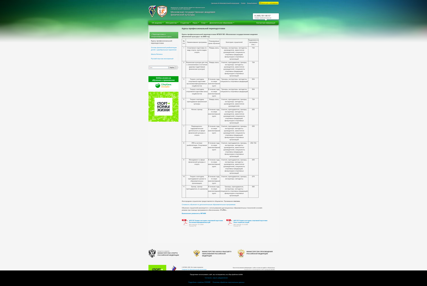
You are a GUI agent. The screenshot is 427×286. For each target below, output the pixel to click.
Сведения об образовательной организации (225, 3)
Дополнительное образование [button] (221, 23)
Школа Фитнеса (156, 54)
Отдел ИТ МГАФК (270, 269)
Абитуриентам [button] (171, 23)
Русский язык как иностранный (162, 58)
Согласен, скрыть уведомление (216, 278)
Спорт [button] (203, 23)
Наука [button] (195, 23)
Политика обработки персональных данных (228, 282)
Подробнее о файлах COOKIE (199, 282)
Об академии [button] (157, 23)
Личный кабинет (252, 3)
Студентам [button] (184, 23)
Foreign (243, 3)
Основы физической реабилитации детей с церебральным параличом (164, 48)
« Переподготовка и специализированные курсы (161, 35)
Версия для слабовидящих (269, 3)
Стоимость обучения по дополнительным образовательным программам (208, 204)
